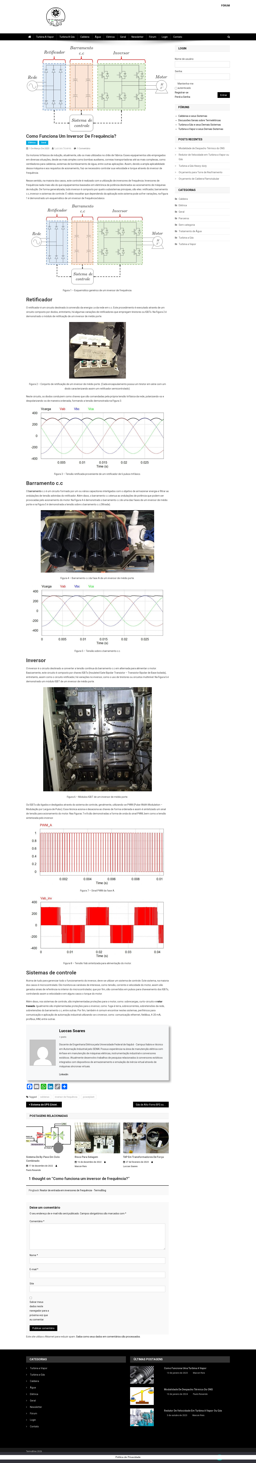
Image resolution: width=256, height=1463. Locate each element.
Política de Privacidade (128, 1457)
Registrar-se (181, 92)
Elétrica (110, 36)
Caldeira (84, 36)
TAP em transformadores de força (143, 1157)
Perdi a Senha (182, 96)
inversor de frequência (66, 1097)
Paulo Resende (33, 1170)
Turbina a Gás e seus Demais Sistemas (199, 124)
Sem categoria (187, 224)
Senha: (179, 71)
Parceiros (184, 218)
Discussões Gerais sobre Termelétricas (199, 120)
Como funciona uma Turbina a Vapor (185, 1368)
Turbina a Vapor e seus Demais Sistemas (200, 129)
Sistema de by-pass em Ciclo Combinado (43, 1159)
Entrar (223, 95)
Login (165, 36)
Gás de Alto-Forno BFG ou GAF (152, 1104)
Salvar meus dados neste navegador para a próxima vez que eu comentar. (39, 1311)
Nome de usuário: (184, 59)
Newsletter (137, 36)
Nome (34, 1255)
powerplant (88, 1097)
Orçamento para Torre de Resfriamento (200, 172)
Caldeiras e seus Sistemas (192, 116)
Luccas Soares (63, 148)
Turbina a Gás (67, 36)
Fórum (152, 36)
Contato (177, 36)
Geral (123, 36)
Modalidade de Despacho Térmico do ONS (202, 148)
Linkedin (63, 1074)
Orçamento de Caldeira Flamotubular (199, 178)
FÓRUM (225, 5)
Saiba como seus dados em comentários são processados (108, 1336)
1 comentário (83, 148)
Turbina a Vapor (45, 36)
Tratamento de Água (190, 231)
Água (98, 36)
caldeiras (44, 1097)
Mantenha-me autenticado (185, 85)
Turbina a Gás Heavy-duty (193, 165)
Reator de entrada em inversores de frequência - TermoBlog (73, 1190)
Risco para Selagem (86, 1157)
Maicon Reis (81, 1166)
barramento (35, 491)
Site (32, 1283)
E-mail (34, 1269)
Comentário (37, 1221)
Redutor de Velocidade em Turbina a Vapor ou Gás (204, 157)
